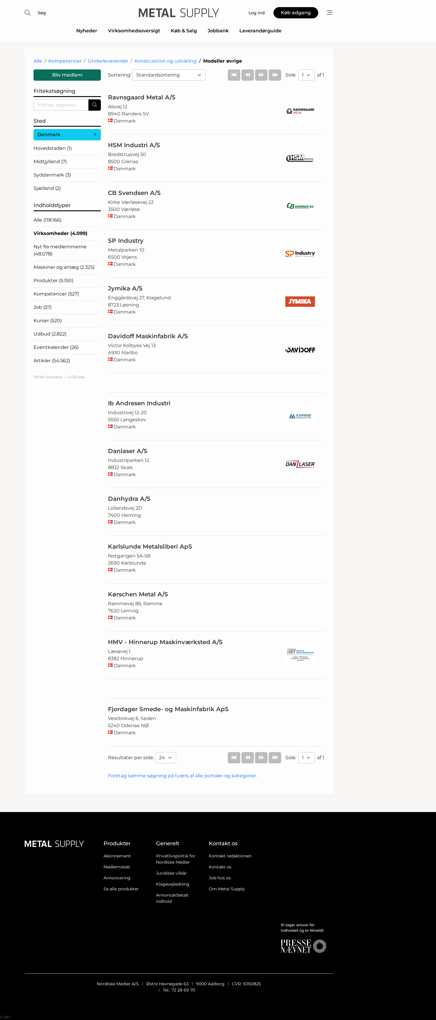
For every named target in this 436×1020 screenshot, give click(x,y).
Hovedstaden (53, 148)
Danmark (49, 134)
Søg (42, 12)
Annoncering (117, 878)
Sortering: (120, 75)
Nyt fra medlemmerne (60, 250)
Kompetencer (65, 61)
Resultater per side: (131, 757)
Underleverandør (108, 61)
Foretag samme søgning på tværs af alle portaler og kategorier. (182, 775)
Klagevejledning (173, 884)
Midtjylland (50, 161)
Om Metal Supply (227, 889)
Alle (38, 61)
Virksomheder (60, 233)
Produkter (53, 280)
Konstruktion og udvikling (165, 61)
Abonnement (117, 856)
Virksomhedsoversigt (134, 31)
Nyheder (86, 31)
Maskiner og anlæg (64, 267)
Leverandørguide (260, 31)
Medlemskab (117, 867)
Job (43, 307)
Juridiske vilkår (171, 873)
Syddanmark (52, 175)
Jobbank (218, 31)
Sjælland (47, 188)
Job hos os (220, 878)
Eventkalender (56, 347)
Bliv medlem (67, 75)
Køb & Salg (184, 31)
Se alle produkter (121, 889)
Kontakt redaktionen (230, 856)
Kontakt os (220, 867)
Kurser (48, 320)
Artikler (52, 360)
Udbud (50, 334)
